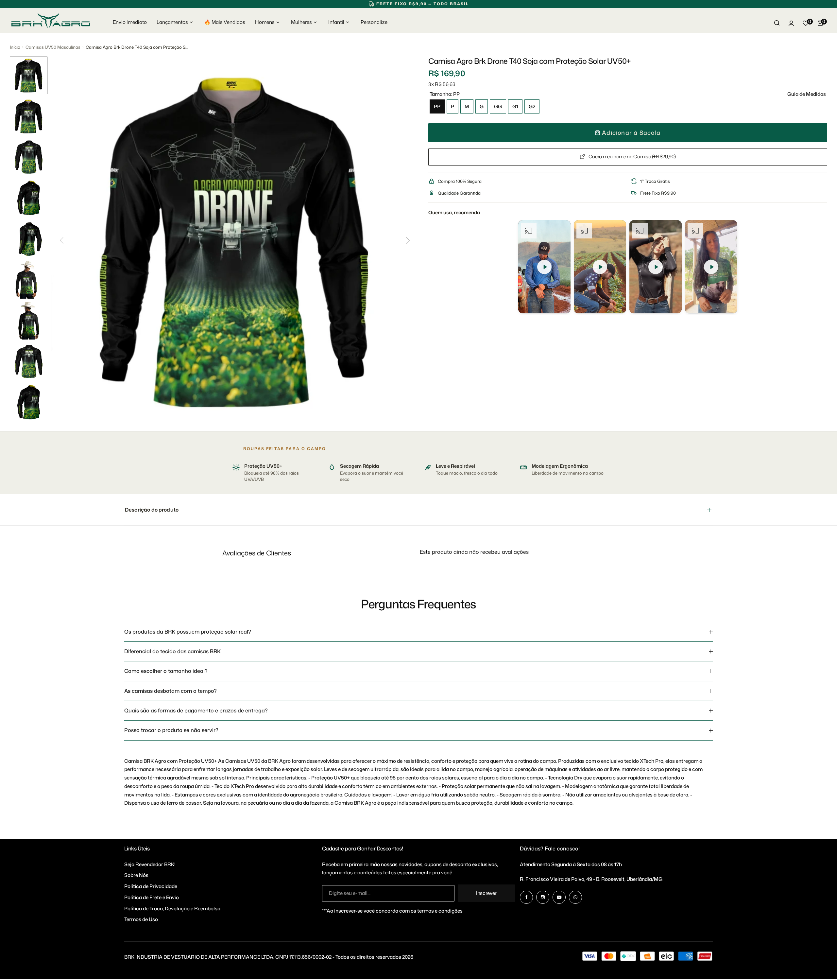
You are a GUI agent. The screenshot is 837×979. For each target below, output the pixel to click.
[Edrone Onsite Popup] (418, 489)
